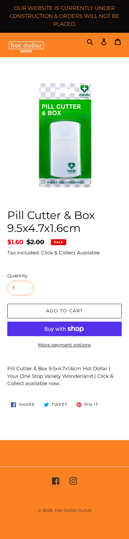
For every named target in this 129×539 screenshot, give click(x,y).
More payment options (64, 345)
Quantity (17, 276)
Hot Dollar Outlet (73, 510)
